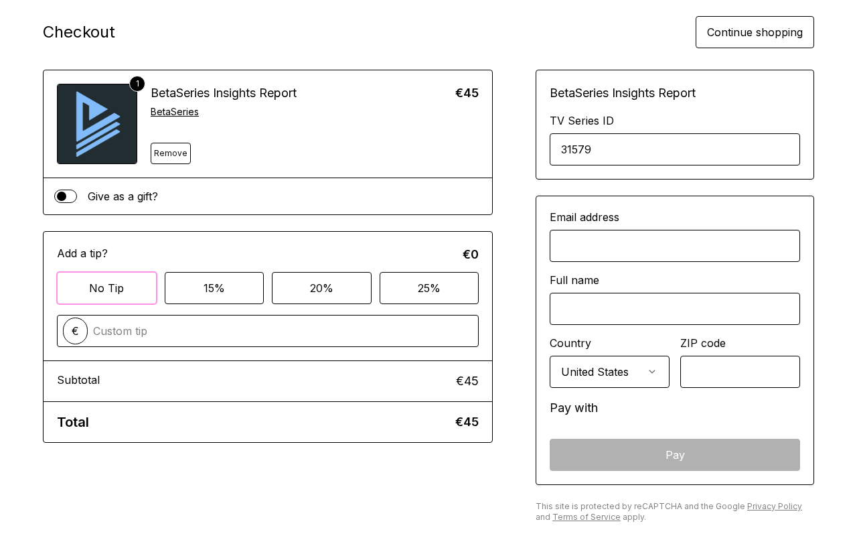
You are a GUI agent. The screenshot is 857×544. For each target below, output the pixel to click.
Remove (170, 153)
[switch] (65, 196)
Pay (675, 455)
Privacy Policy (774, 506)
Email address (584, 217)
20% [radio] (321, 288)
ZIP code (703, 343)
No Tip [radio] (106, 288)
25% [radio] (429, 288)
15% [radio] (214, 288)
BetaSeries (175, 111)
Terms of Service (586, 517)
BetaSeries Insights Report (224, 93)
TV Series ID (582, 120)
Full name (574, 280)
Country (570, 343)
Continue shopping (755, 32)
